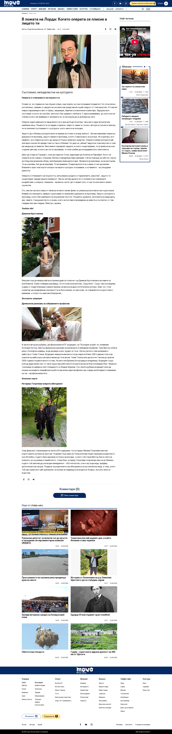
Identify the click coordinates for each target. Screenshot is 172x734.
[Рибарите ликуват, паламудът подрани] (135, 106)
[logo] (12, 3)
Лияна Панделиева (142, 95)
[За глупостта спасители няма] (135, 76)
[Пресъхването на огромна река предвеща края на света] (45, 562)
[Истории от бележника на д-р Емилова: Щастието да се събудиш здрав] (94, 562)
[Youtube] (120, 3)
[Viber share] (110, 29)
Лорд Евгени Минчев (35, 29)
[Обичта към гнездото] (45, 636)
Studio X (147, 732)
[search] (143, 9)
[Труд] (84, 670)
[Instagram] (126, 3)
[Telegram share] (115, 29)
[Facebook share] (106, 29)
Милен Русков (143, 159)
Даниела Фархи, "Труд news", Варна (136, 124)
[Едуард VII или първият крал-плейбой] (94, 599)
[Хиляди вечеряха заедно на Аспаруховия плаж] (45, 599)
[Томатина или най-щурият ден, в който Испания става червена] (94, 523)
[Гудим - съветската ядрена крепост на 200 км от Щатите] (94, 636)
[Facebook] (114, 3)
